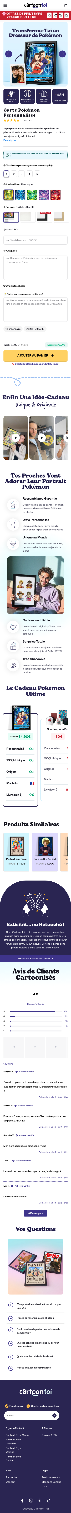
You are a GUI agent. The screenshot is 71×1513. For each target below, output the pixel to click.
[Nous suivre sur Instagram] (31, 1500)
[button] (13, 1047)
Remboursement (51, 1477)
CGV (44, 1486)
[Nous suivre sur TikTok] (48, 1500)
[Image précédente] (8, 53)
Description (10, 140)
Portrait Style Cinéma (13, 1458)
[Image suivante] (62, 53)
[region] (35, 1047)
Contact (11, 1481)
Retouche (11, 1477)
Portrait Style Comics (13, 1450)
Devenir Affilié (49, 1435)
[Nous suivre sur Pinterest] (40, 1500)
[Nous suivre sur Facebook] (22, 1500)
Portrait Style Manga (17, 1435)
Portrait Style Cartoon (13, 1441)
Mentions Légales (51, 1481)
